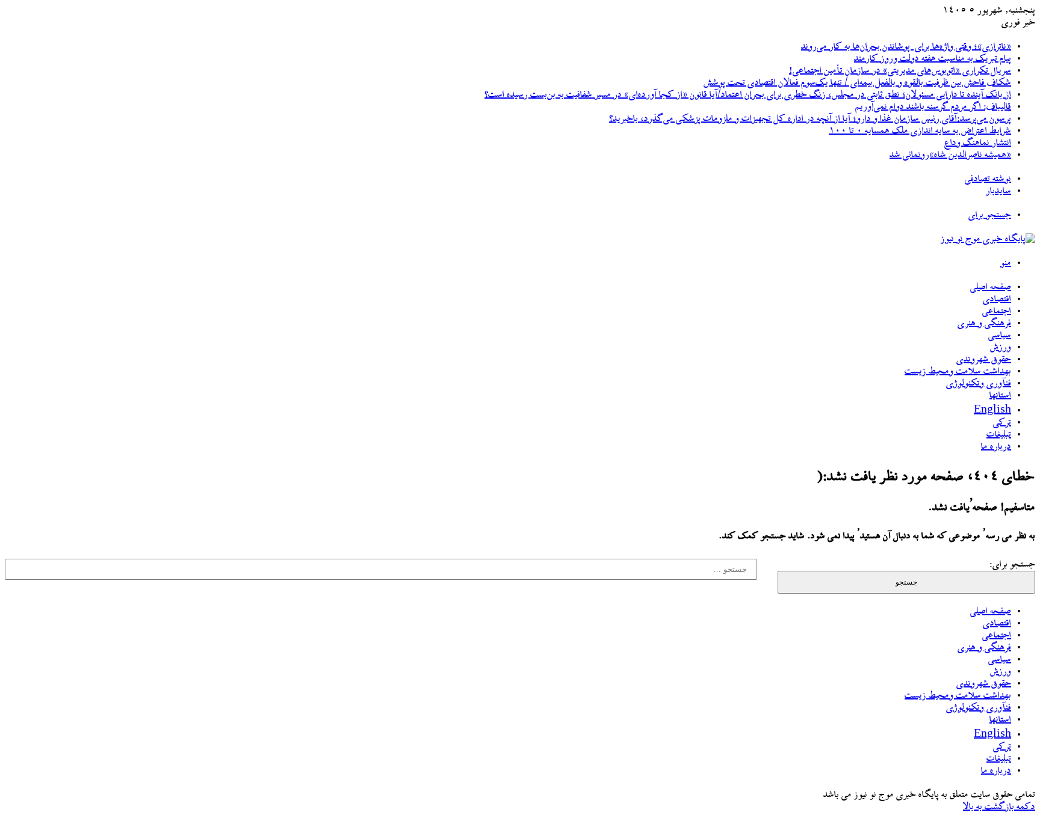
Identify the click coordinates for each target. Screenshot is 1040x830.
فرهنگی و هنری (984, 324)
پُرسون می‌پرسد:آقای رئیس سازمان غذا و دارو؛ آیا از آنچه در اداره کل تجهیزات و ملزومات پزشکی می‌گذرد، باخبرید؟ (810, 119)
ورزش (1000, 348)
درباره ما (996, 447)
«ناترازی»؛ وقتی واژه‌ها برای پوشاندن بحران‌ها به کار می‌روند (906, 47)
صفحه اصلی (990, 287)
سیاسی (999, 336)
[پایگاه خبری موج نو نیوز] (988, 239)
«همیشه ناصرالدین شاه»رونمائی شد (950, 155)
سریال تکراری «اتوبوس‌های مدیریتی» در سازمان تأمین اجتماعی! (900, 71)
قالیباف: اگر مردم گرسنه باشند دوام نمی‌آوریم (933, 107)
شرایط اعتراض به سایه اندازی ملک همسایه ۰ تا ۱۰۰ (920, 131)
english (992, 411)
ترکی (1002, 423)
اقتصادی (997, 300)
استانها (1000, 396)
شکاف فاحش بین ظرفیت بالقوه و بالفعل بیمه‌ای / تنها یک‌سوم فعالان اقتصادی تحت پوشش (857, 83)
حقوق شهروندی (983, 360)
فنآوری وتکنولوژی (978, 384)
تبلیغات (998, 435)
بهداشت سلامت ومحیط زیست (958, 372)
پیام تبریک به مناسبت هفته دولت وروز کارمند (932, 59)
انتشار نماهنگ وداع (977, 143)
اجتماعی (996, 312)
